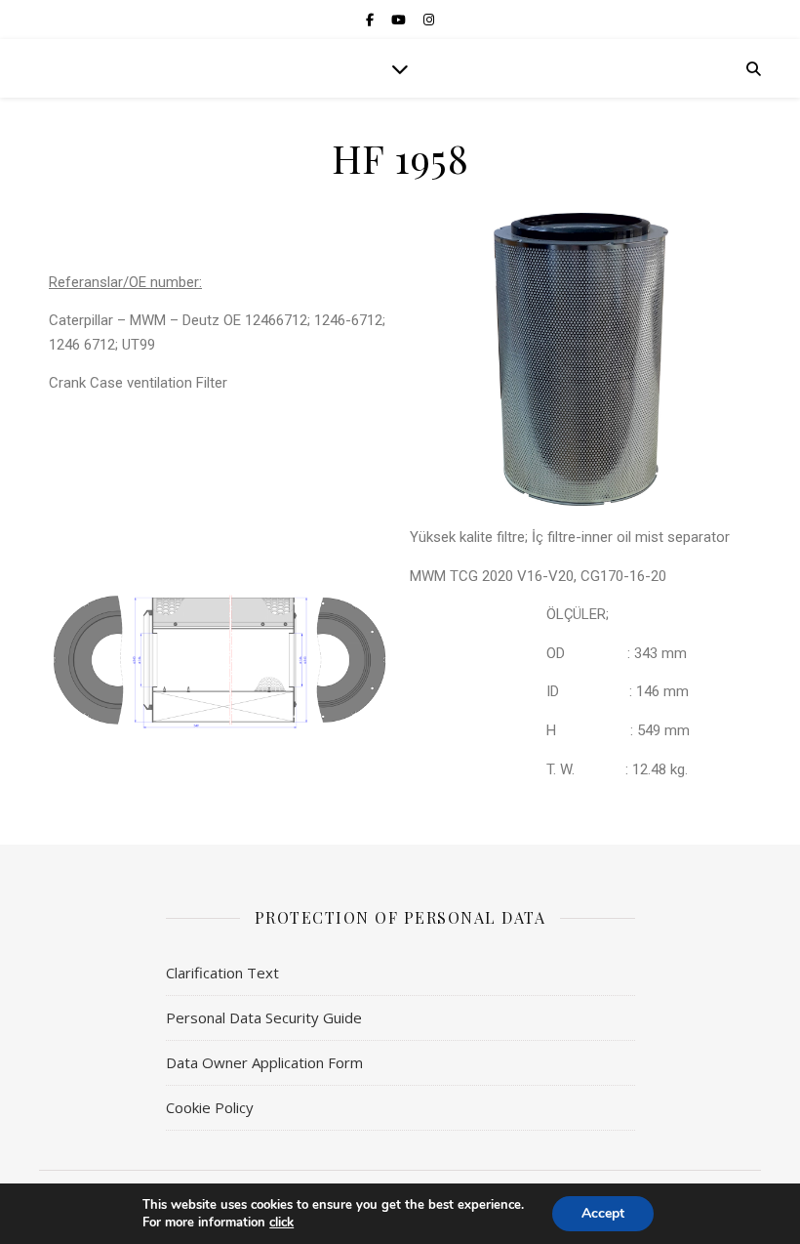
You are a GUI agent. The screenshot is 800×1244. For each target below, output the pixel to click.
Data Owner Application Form (264, 1062)
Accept (602, 1213)
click (281, 1222)
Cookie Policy (210, 1107)
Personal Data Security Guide (264, 1017)
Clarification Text (222, 972)
